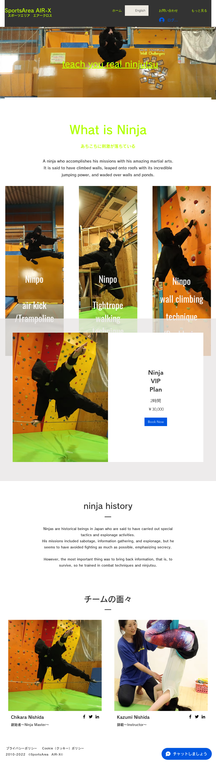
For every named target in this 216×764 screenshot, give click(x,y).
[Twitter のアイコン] (90, 716)
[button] (155, 422)
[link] (155, 381)
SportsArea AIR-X (28, 10)
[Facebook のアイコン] (84, 716)
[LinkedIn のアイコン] (97, 716)
